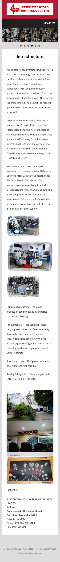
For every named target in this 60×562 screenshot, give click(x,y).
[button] (50, 23)
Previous (5, 34)
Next (54, 34)
